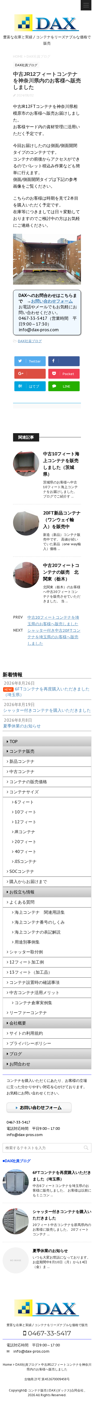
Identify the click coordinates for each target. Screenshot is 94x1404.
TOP (13, 741)
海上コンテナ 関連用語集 (40, 912)
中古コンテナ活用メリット (34, 992)
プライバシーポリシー (30, 1043)
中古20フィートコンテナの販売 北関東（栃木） (61, 572)
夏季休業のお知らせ (50, 1250)
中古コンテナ (21, 771)
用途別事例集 (27, 942)
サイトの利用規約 (26, 1033)
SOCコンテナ (21, 871)
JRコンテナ (25, 831)
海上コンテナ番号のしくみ (40, 922)
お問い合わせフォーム (52, 301)
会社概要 (17, 1023)
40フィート (26, 851)
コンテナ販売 (21, 751)
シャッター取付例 (26, 951)
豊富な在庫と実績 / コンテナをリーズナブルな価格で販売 (47, 1325)
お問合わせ (19, 1063)
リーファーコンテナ (28, 1012)
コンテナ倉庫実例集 (33, 1002)
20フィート (26, 841)
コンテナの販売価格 (28, 781)
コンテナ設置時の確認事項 (34, 982)
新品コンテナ (21, 761)
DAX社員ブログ (30, 341)
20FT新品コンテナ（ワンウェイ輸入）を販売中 (62, 519)
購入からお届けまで (28, 881)
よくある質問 (21, 902)
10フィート (26, 811)
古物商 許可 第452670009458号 (47, 1379)
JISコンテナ (26, 861)
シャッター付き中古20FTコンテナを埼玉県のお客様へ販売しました (53, 637)
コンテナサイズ (24, 791)
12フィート (26, 821)
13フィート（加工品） (30, 972)
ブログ (15, 1053)
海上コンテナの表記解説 (38, 932)
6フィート (24, 802)
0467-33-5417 (48, 1333)
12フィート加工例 (26, 962)
